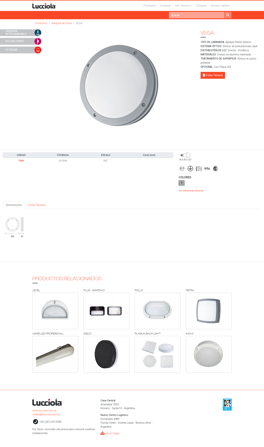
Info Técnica (182, 5)
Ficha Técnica (214, 75)
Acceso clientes (220, 5)
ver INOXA (208, 354)
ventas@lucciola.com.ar (46, 414)
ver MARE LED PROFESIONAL (55, 354)
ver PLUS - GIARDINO (106, 311)
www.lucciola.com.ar (44, 410)
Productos (149, 5)
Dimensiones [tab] (14, 205)
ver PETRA (208, 311)
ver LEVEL (55, 311)
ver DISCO (106, 354)
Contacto (201, 5)
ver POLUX (157, 311)
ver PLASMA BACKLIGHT (157, 354)
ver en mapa (112, 433)
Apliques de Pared (61, 23)
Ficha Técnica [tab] (36, 205)
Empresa (165, 5)
